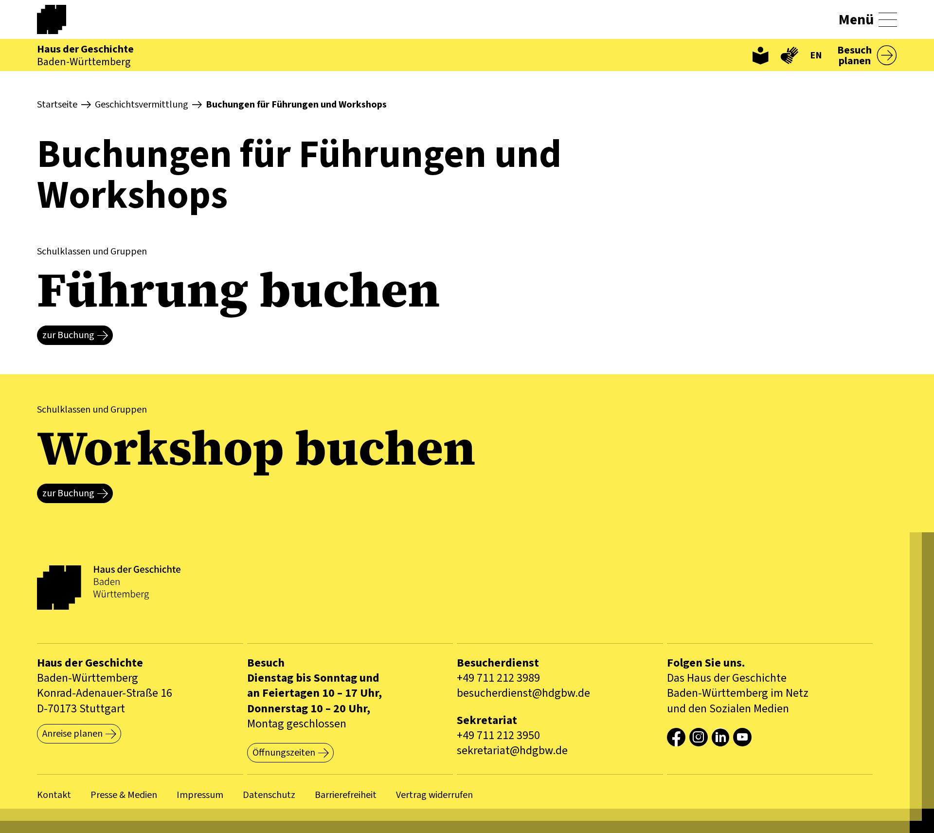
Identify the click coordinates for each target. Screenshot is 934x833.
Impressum (200, 795)
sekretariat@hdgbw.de (512, 750)
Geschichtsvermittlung (141, 104)
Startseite (57, 104)
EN (816, 55)
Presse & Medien (123, 795)
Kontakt (54, 795)
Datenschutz (269, 795)
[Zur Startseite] (61, 19)
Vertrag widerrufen (434, 795)
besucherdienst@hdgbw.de (523, 693)
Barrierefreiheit (346, 795)
